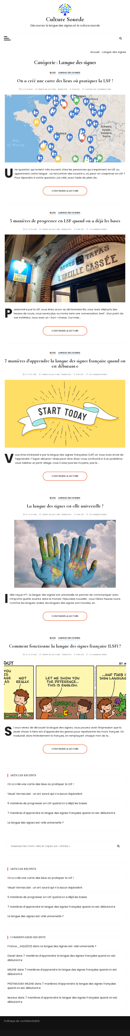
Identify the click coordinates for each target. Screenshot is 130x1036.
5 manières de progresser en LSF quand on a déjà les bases (65, 221)
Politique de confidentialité (22, 1021)
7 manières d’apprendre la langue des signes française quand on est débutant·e (65, 363)
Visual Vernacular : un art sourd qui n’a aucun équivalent (45, 794)
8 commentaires (98, 514)
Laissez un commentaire (98, 89)
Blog (53, 72)
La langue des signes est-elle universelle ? (65, 506)
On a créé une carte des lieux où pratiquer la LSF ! (65, 81)
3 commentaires (98, 229)
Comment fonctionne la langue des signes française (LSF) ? (65, 646)
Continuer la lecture (65, 190)
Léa (78, 89)
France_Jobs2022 (19, 946)
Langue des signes (69, 72)
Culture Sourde (65, 19)
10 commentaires (98, 374)
